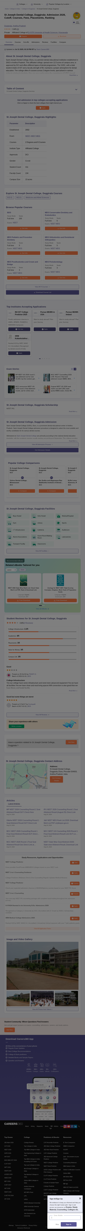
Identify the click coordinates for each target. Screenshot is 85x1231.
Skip (57, 1224)
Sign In (68, 1224)
